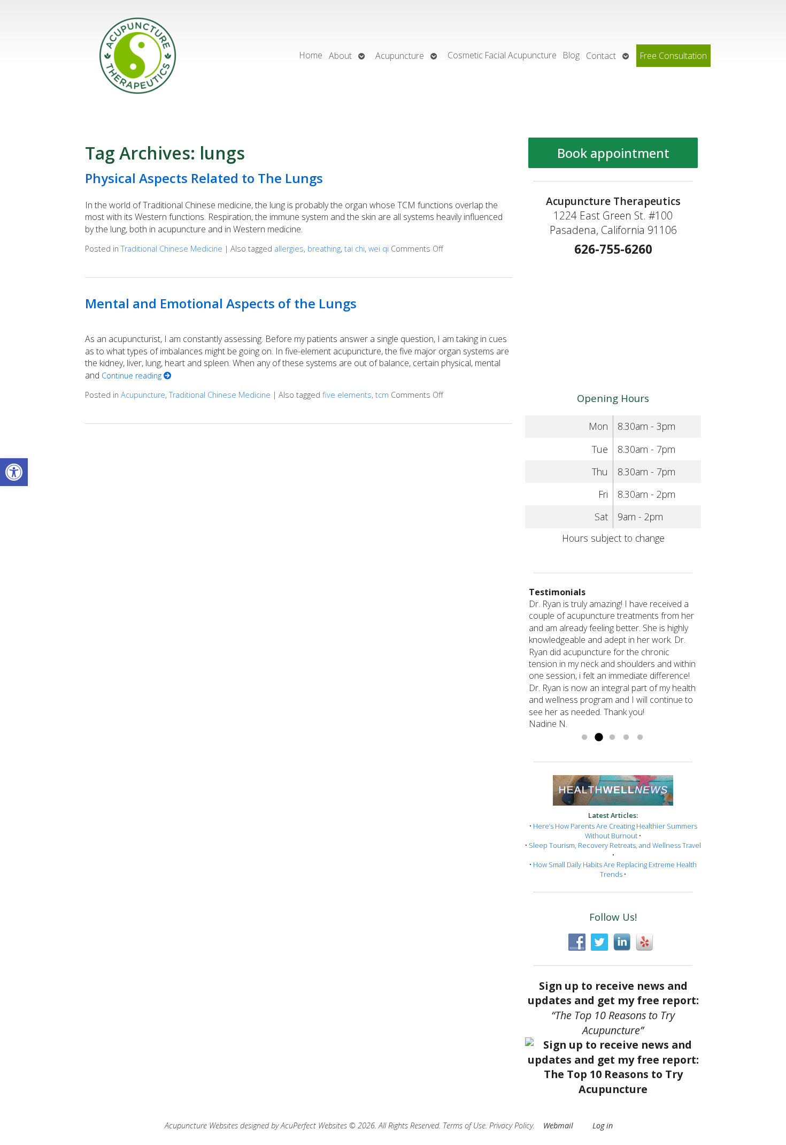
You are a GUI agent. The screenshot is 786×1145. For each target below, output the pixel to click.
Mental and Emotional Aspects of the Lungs (221, 303)
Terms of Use (464, 1125)
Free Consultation (673, 56)
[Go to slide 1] (584, 737)
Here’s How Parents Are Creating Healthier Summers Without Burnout (615, 830)
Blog (571, 55)
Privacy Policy (511, 1125)
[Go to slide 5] (640, 737)
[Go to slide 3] (612, 737)
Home (310, 55)
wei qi (378, 249)
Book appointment (613, 153)
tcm (382, 395)
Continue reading (133, 375)
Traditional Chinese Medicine (171, 249)
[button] (14, 472)
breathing (324, 249)
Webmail (558, 1125)
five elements (347, 395)
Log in (602, 1125)
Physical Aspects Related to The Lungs (204, 178)
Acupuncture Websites (201, 1125)
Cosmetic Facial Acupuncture (502, 55)
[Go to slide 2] (598, 737)
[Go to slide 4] (626, 737)
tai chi (354, 249)
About (340, 56)
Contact (601, 56)
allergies (289, 249)
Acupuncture (399, 56)
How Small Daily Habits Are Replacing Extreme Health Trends (615, 869)
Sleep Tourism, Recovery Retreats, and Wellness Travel (615, 845)
